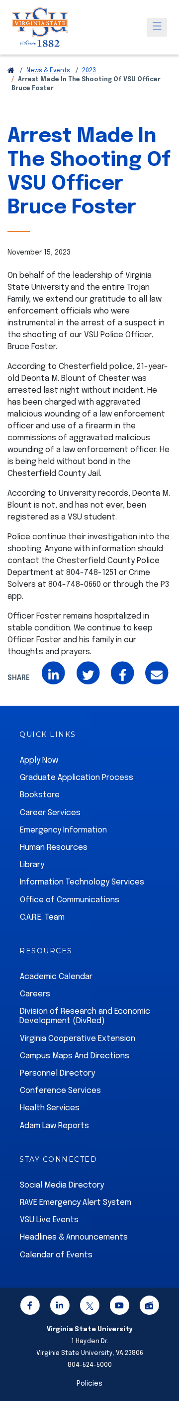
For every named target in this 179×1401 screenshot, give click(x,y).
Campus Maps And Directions (74, 1056)
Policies (89, 1383)
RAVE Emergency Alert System (75, 1202)
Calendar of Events (56, 1255)
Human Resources (54, 847)
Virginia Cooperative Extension (77, 1039)
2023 (89, 71)
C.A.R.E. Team (42, 917)
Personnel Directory (57, 1073)
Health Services (50, 1108)
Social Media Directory (62, 1185)
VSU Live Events (49, 1220)
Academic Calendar (56, 977)
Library (32, 865)
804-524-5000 (90, 1365)
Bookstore (40, 795)
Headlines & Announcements (74, 1237)
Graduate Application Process (76, 778)
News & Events (48, 71)
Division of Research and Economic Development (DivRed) (84, 1016)
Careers (35, 994)
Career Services (50, 813)
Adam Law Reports (54, 1126)
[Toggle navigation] (157, 27)
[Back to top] (163, 1365)
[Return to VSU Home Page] (10, 71)
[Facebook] (30, 1307)
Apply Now (39, 760)
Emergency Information (63, 830)
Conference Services (60, 1091)
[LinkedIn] (60, 1307)
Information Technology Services (82, 882)
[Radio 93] (149, 1307)
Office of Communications (69, 900)
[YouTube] (119, 1307)
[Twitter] (89, 1307)
